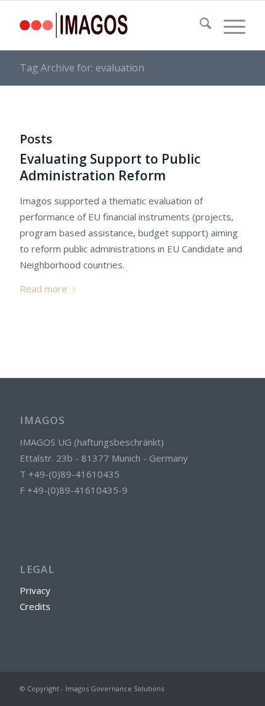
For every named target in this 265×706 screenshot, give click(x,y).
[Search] (199, 25)
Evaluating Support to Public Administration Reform (110, 167)
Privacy (35, 590)
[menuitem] (199, 25)
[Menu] (228, 25)
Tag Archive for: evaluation (82, 67)
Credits (35, 606)
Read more (43, 289)
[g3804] (110, 25)
